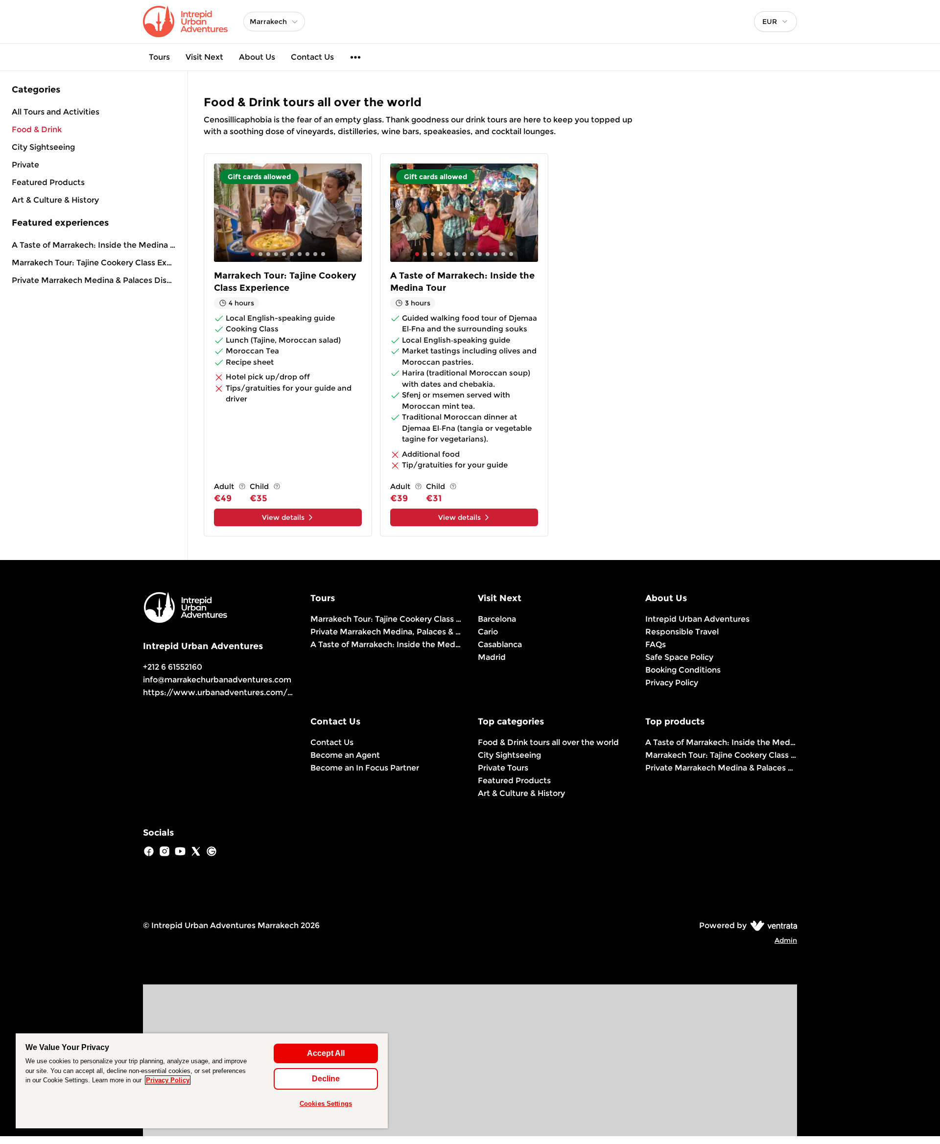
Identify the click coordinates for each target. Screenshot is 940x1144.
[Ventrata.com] (772, 925)
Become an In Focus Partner (364, 767)
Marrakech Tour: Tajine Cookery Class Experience (94, 262)
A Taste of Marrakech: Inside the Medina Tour (94, 245)
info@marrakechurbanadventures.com (217, 679)
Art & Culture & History (521, 793)
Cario (488, 631)
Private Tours (503, 767)
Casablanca (500, 644)
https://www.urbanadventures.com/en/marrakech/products (262, 692)
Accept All (326, 1053)
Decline (326, 1078)
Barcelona (497, 619)
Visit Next (204, 57)
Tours (159, 57)
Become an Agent (345, 755)
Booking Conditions (683, 670)
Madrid (492, 657)
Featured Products (514, 780)
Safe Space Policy (679, 657)
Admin (786, 940)
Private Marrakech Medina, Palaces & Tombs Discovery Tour (386, 631)
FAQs (655, 644)
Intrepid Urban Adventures (697, 619)
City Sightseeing (509, 755)
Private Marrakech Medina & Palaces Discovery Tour (94, 280)
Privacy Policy (671, 682)
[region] (202, 1080)
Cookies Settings (326, 1103)
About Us (257, 57)
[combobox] (775, 21)
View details (283, 517)
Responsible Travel (682, 631)
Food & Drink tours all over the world (548, 742)
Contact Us (312, 57)
